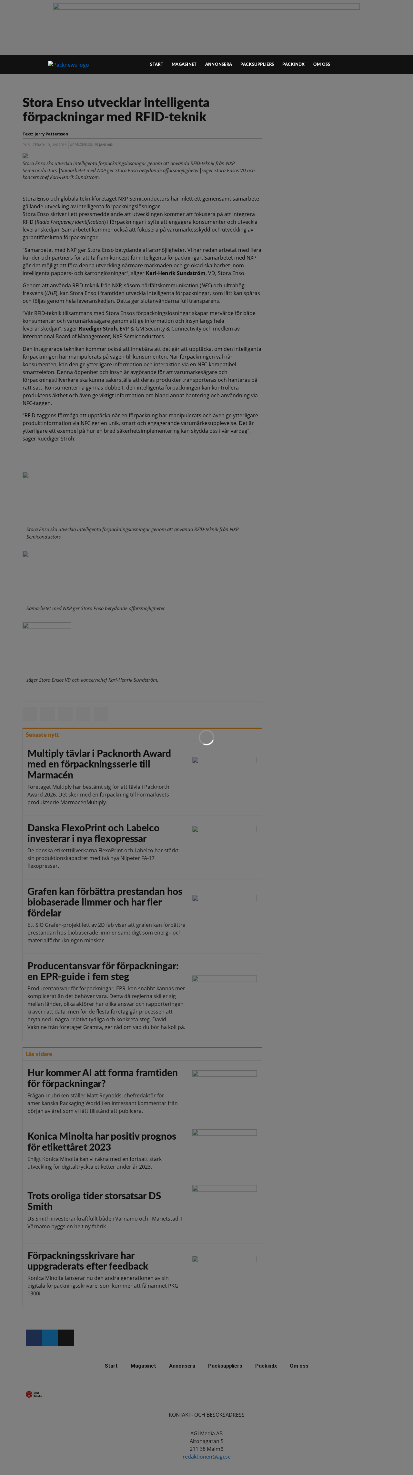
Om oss (321, 64)
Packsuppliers (257, 64)
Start (156, 64)
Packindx (293, 64)
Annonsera (218, 64)
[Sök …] (376, 64)
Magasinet (184, 64)
